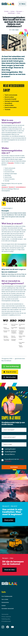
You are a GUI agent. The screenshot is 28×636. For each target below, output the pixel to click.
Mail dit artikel (11, 377)
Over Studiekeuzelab (7, 596)
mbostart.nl (5, 187)
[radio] (14, 449)
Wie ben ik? (5, 506)
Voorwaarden (5, 614)
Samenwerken (5, 602)
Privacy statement (6, 616)
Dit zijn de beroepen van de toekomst (13, 562)
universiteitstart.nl (21, 187)
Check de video (9, 570)
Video (18, 13)
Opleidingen (11, 13)
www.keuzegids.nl (8, 208)
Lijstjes (12, 11)
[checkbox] (14, 451)
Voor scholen (5, 599)
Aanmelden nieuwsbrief (8, 608)
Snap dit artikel (11, 372)
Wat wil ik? (14, 506)
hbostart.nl (12, 187)
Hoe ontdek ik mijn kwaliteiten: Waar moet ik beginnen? (12, 512)
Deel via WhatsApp (12, 366)
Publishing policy (6, 619)
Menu (23, 4)
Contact (4, 605)
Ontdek (6, 11)
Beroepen (19, 11)
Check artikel (8, 520)
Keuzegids (5, 211)
